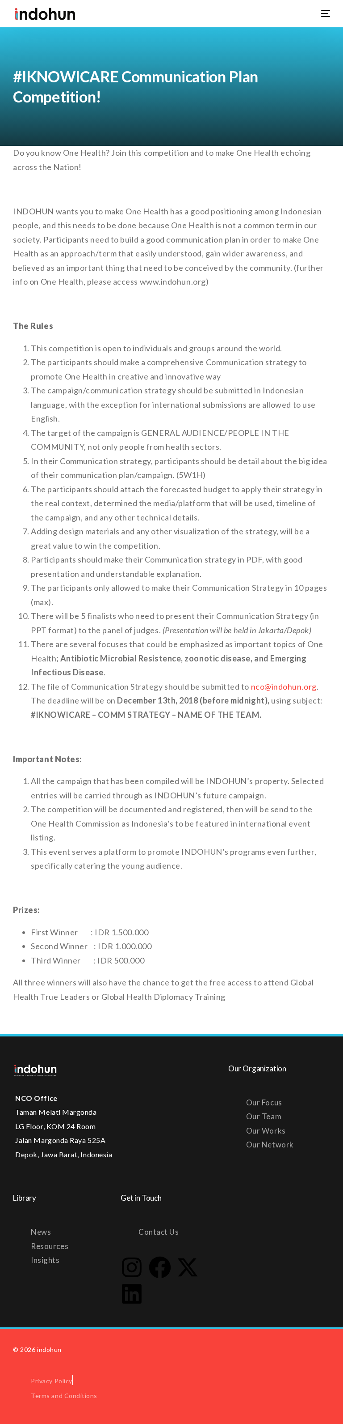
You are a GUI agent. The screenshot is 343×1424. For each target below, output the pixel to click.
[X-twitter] (187, 1267)
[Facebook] (160, 1267)
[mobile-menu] (320, 13)
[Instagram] (132, 1267)
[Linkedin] (132, 1294)
